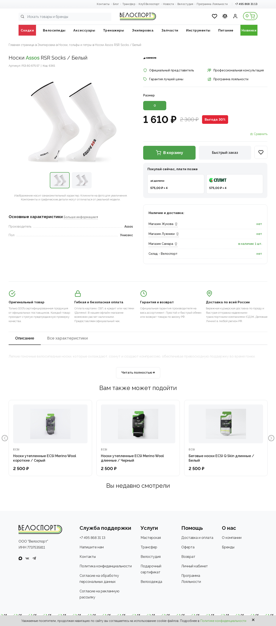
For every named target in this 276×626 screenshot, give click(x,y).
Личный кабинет (194, 566)
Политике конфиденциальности (223, 621)
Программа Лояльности (212, 4)
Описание (24, 338)
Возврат (188, 557)
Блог (116, 4)
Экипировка (46, 45)
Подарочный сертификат (151, 569)
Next (271, 438)
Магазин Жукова (161, 224)
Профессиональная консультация (238, 70)
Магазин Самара (161, 243)
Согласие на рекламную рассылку (99, 594)
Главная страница (21, 45)
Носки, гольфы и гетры (74, 45)
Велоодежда (151, 582)
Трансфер (128, 4)
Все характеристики (67, 338)
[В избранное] (260, 152)
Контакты (103, 4)
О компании (232, 538)
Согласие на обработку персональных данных (99, 579)
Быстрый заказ (225, 153)
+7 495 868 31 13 (246, 4)
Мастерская (151, 538)
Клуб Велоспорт (149, 4)
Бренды (228, 547)
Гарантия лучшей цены (166, 79)
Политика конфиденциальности (106, 566)
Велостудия (185, 4)
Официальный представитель (171, 70)
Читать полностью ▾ (138, 372)
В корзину (173, 152)
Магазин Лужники (162, 234)
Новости (168, 4)
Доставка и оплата (197, 538)
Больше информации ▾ (81, 217)
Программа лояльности (230, 79)
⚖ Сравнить (258, 134)
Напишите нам (92, 547)
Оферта (187, 547)
